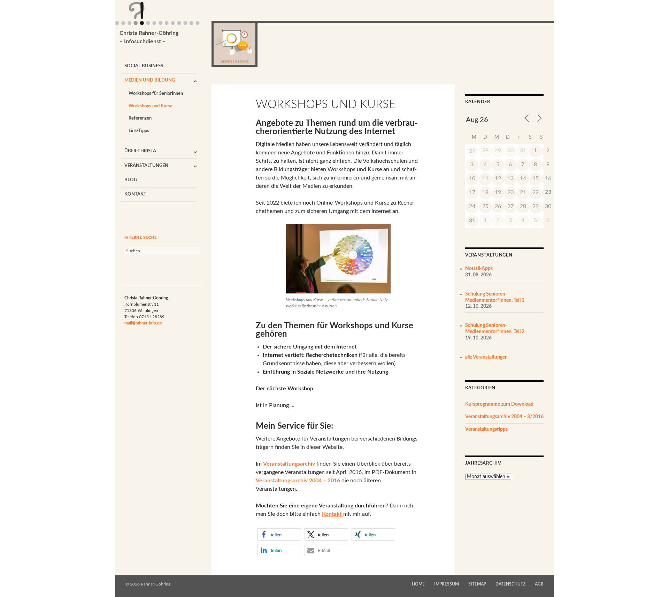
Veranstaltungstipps (486, 429)
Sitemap (477, 584)
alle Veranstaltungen (486, 357)
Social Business (143, 66)
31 (472, 220)
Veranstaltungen (146, 165)
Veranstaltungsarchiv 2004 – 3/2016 (504, 416)
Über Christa (140, 151)
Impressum (446, 584)
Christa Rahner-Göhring (149, 37)
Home (418, 584)
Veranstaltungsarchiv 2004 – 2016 (298, 480)
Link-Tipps (139, 131)
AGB (539, 584)
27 (472, 151)
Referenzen (140, 118)
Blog (130, 180)
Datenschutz (510, 584)
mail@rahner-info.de (143, 323)
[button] (279, 534)
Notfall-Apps (479, 268)
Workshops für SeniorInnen (156, 93)
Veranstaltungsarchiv (289, 464)
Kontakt (135, 194)
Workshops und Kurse (150, 106)
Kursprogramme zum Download (499, 404)
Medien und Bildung (149, 80)
